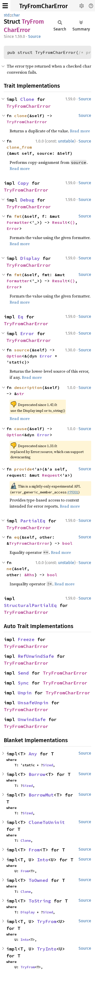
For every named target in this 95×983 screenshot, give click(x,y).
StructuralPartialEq (30, 605)
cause (20, 428)
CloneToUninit (47, 822)
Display (30, 258)
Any (33, 754)
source (21, 349)
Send (23, 673)
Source (34, 36)
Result (59, 222)
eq (16, 537)
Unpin (25, 693)
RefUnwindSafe (36, 656)
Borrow (37, 774)
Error (13, 228)
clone (20, 115)
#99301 (72, 492)
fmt (18, 216)
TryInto (46, 949)
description (28, 387)
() (72, 222)
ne (9, 568)
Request (51, 475)
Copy (23, 183)
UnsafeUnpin (33, 703)
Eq (20, 317)
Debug (27, 200)
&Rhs (29, 574)
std (7, 15)
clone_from (19, 147)
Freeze (26, 639)
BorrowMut (41, 795)
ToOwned (38, 880)
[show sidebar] (5, 5)
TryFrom (46, 921)
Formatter (18, 222)
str (20, 393)
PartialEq (32, 521)
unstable (66, 141)
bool (67, 543)
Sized (48, 765)
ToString (40, 901)
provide (23, 469)
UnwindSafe (32, 719)
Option (14, 355)
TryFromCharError (43, 6)
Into (42, 860)
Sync (23, 683)
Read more (80, 131)
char (16, 15)
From (34, 850)
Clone (27, 99)
